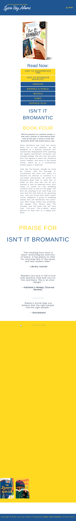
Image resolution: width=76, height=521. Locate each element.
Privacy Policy (69, 517)
